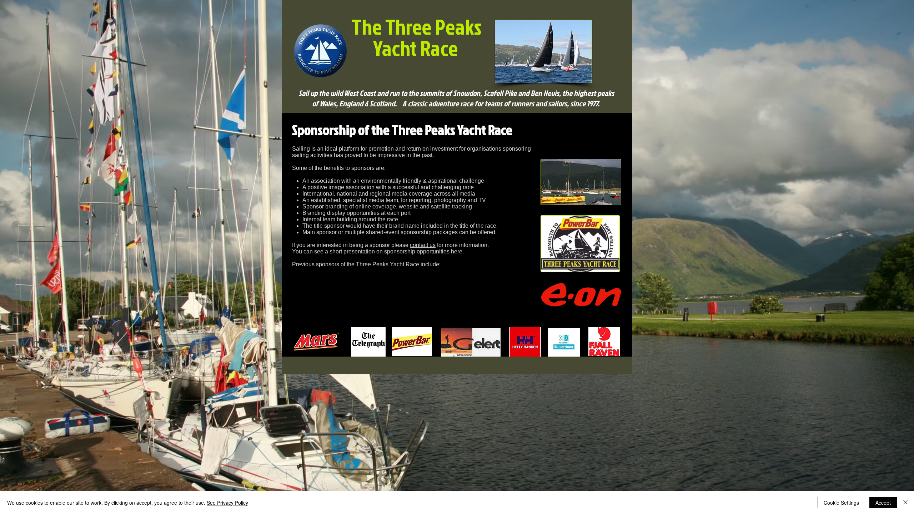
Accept (883, 502)
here (456, 251)
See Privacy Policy (227, 502)
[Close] (905, 502)
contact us (423, 245)
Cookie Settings (841, 502)
